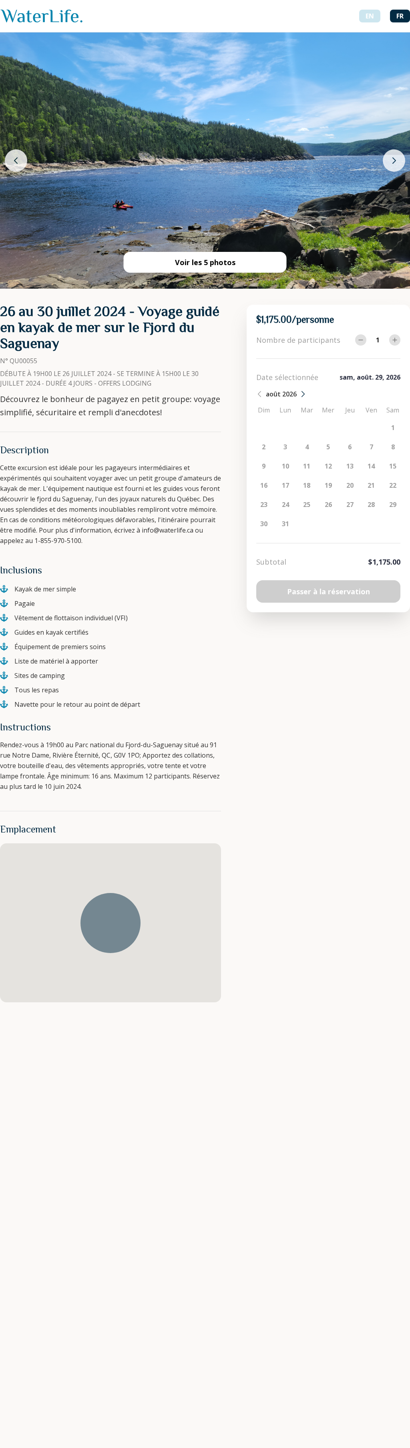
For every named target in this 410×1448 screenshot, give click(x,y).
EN (370, 16)
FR (400, 16)
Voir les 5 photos (205, 262)
